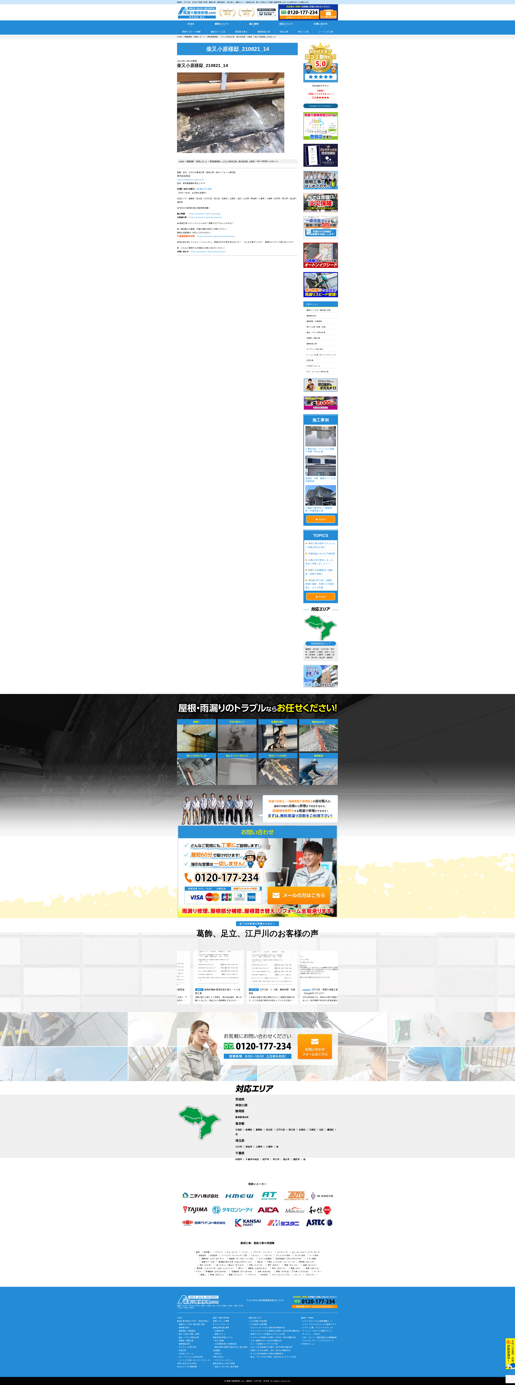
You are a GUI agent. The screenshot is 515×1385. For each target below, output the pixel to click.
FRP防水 (264, 1274)
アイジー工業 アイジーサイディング (318, 1328)
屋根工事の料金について (223, 1337)
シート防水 (314, 1255)
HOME (190, 23)
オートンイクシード (221, 1324)
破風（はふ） (296, 1268)
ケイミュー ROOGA (311, 1334)
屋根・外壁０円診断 (221, 1318)
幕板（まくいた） (291, 1265)
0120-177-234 (204, 188)
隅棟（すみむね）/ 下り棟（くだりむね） (293, 1271)
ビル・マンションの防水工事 (318, 371)
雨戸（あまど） (274, 1265)
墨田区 (330, 1129)
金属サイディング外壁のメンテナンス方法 (268, 1334)
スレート (297, 1274)
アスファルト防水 (283, 1255)
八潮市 (269, 1146)
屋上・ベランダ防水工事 (316, 332)
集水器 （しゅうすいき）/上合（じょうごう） (215, 1268)
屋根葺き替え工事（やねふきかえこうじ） (236, 1261)
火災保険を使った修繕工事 (225, 1344)
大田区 (238, 1129)
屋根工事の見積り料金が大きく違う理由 (231, 1347)
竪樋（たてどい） (236, 1274)
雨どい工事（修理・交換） (317, 327)
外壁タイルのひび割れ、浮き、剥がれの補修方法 (270, 1350)
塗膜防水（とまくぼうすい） (213, 1258)
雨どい (241, 1268)
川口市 (238, 1146)
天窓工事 (310, 360)
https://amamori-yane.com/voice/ (205, 217)
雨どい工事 (303, 31)
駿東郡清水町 (242, 1117)
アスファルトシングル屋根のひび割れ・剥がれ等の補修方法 (275, 1331)
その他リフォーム (313, 366)
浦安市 (296, 1159)
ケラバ (199, 1271)
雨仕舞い (207, 1252)
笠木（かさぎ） (206, 1265)
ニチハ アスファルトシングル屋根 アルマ (319, 1324)
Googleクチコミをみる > (321, 106)
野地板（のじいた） (307, 1261)
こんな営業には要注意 (258, 1321)
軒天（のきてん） (279, 1268)
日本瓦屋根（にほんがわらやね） (289, 1258)
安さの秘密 (219, 1341)
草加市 (249, 1146)
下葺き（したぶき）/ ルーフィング (281, 1261)
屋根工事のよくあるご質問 (224, 1363)
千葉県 (239, 1153)
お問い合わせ (321, 23)
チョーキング (232, 1252)
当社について (286, 23)
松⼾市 (265, 1159)
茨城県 (239, 1099)
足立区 (269, 1129)
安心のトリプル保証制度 (187, 1367)
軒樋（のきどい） (217, 1274)
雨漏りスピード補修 (191, 31)
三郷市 (259, 1146)
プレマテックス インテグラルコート (318, 1341)
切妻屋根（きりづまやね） (242, 1271)
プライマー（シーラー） (263, 1252)
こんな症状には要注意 (258, 1324)
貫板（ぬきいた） (313, 1268)
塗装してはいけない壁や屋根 (226, 1367)
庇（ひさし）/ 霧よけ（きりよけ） (230, 1265)
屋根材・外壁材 (307, 1318)
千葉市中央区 (252, 1159)
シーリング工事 (325, 31)
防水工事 (284, 31)
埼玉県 (239, 1140)
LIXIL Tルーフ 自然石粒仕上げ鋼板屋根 (319, 1337)
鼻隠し (203, 1274)
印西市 (238, 1159)
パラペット (252, 1274)
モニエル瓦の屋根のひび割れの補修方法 (267, 1354)
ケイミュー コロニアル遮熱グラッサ (317, 1331)
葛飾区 (259, 1129)
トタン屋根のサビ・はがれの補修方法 (266, 1341)
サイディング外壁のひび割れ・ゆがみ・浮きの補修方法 (273, 1337)
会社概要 (216, 1350)
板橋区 (249, 1129)
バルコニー (255, 1255)
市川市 (276, 1159)
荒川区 (292, 1129)
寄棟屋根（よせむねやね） (216, 1271)
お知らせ (218, 1354)
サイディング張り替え (315, 349)
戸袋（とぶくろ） (256, 1265)
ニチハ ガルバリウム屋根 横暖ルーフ (317, 1321)
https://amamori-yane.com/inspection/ (216, 236)
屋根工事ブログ (255, 1318)
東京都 (239, 1123)
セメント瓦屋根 (265, 1258)
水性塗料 (213, 1255)
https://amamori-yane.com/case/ (205, 213)
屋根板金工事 (264, 31)
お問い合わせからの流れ (187, 1363)
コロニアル (309, 1274)
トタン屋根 (311, 1258)
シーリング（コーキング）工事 (234, 1255)
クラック (218, 1252)
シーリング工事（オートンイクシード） (322, 354)
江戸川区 (280, 1129)
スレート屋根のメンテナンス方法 (264, 1344)
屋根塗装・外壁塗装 (314, 321)
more (322, 519)
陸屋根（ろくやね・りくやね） (241, 1258)
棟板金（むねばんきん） (258, 1268)
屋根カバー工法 (218, 31)
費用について (222, 23)
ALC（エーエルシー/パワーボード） (306, 1252)
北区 (321, 1129)
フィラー (245, 1252)
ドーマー (317, 1271)
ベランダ (268, 1255)
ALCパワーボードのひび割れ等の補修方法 (268, 1328)
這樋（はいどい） (310, 1265)
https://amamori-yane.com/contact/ (208, 251)
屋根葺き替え (241, 31)
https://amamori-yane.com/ (190, 179)
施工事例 (254, 23)
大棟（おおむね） (264, 1271)
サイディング (282, 1252)
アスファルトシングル (281, 1274)
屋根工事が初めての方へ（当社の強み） (193, 1321)
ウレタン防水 (299, 1255)
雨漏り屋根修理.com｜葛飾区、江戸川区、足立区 (248, 1381)
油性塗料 (202, 1255)
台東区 (302, 1129)
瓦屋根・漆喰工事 (313, 338)
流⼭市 (286, 1159)
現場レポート (220, 1334)
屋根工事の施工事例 (221, 1328)
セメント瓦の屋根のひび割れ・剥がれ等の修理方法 (271, 1347)
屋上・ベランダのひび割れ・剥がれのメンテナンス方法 (273, 1357)
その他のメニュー (308, 1344)
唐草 (198, 1252)
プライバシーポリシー (224, 1360)
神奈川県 (241, 1105)
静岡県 (239, 1111)
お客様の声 (219, 1331)
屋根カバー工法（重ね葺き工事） (319, 310)
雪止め (260, 1261)
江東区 (312, 1129)
